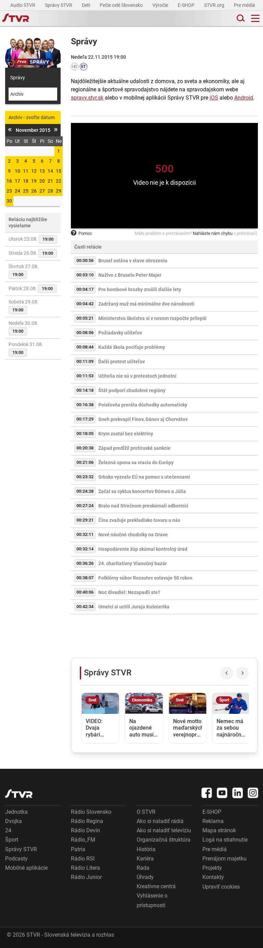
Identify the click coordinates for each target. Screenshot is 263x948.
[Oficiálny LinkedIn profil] (238, 793)
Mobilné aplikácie (26, 868)
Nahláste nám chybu (213, 233)
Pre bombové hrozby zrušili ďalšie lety (139, 289)
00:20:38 (84, 447)
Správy (17, 77)
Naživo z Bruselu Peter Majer (129, 275)
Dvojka (13, 821)
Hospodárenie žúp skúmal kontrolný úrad (142, 549)
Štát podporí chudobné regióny (131, 390)
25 (25, 191)
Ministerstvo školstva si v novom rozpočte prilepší (152, 318)
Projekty (212, 868)
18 (25, 181)
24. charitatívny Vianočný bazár (132, 563)
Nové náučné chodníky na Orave (133, 534)
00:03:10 (84, 274)
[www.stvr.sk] (19, 793)
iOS (214, 97)
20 (42, 181)
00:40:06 (84, 592)
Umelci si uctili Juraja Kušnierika (134, 606)
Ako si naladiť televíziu (164, 830)
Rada (143, 868)
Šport (11, 839)
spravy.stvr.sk (87, 97)
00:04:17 (84, 289)
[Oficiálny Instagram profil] (253, 793)
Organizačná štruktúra (163, 839)
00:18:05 (84, 433)
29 (58, 191)
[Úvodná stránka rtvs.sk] (16, 18)
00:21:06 (84, 462)
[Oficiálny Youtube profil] (222, 793)
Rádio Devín (85, 830)
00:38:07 (84, 577)
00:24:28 (84, 491)
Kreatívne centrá (156, 886)
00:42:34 (84, 606)
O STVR (146, 812)
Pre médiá (245, 5)
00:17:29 (84, 419)
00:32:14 (84, 548)
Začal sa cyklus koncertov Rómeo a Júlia (142, 491)
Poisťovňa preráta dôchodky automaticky (142, 405)
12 (34, 171)
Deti (86, 5)
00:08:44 (84, 347)
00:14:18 (84, 390)
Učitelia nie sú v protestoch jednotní (137, 376)
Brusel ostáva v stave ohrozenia (132, 260)
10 (17, 171)
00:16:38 (84, 404)
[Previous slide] (226, 672)
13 (42, 171)
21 (50, 181)
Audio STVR (23, 5)
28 (50, 191)
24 (17, 191)
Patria (78, 849)
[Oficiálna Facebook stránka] (207, 793)
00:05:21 (84, 318)
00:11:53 (84, 375)
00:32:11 (84, 534)
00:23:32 (84, 476)
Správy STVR (59, 5)
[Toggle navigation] (255, 18)
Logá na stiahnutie (225, 839)
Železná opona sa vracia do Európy (136, 462)
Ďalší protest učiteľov (121, 361)
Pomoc (85, 233)
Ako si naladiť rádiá (160, 821)
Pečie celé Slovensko (122, 5)
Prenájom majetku (224, 858)
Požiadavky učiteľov (120, 332)
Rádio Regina (87, 821)
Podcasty (16, 858)
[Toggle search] (240, 18)
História (146, 849)
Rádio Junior (86, 877)
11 (25, 171)
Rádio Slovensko (91, 812)
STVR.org (214, 5)
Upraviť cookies (221, 886)
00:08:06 (84, 332)
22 (58, 181)
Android (243, 97)
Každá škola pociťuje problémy (131, 347)
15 (58, 171)
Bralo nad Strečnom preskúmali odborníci (143, 506)
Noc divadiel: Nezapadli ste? (129, 592)
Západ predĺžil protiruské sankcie (134, 448)
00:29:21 (84, 520)
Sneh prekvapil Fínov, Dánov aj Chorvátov (143, 419)
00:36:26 (84, 563)
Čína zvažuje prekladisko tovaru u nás (139, 520)
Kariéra (145, 858)
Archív (17, 94)
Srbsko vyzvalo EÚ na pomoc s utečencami (144, 477)
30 (9, 201)
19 (34, 181)
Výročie (160, 5)
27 (42, 191)
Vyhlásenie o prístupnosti (152, 900)
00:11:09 (84, 361)
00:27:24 (84, 505)
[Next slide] (242, 672)
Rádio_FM (83, 839)
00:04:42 (84, 303)
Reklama (213, 821)
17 (17, 181)
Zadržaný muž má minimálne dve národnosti (146, 304)
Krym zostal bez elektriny (125, 433)
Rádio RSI (83, 858)
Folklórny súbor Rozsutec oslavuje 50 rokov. (145, 578)
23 (9, 191)
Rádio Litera (85, 868)
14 (50, 171)
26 (34, 191)
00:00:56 (84, 260)
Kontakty (213, 877)
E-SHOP (187, 5)
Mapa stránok (219, 830)
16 (9, 181)
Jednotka (16, 812)
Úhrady (145, 877)
